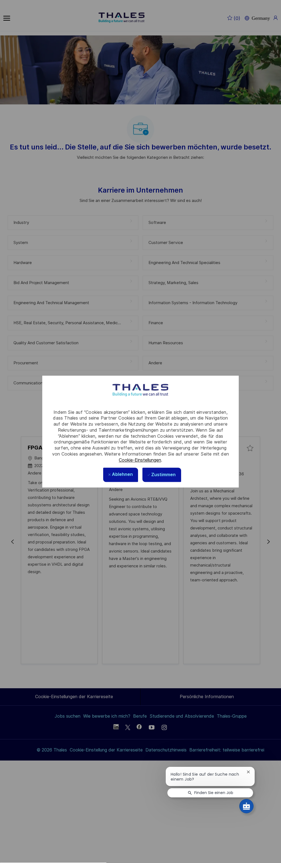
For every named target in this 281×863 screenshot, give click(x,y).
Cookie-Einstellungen (140, 460)
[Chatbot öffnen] (246, 806)
